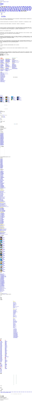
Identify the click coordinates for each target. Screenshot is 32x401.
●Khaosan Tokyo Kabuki (14, 65)
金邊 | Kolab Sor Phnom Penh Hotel (3, 230)
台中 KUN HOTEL (1, 175)
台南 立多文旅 (1, 179)
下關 (22, 9)
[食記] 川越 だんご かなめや (2, 76)
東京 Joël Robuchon (14, 303)
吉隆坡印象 (1, 364)
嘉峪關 (23, 6)
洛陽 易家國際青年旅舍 (2, 283)
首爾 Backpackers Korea (2, 286)
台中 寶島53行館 (1, 174)
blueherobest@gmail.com (5, 293)
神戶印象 (5, 347)
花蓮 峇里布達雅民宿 (2, 185)
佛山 (8, 7)
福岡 (16, 9)
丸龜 (8, 9)
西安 (21, 6)
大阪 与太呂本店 (14, 310)
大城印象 (1, 370)
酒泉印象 (1, 358)
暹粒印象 (1, 372)
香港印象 (1, 360)
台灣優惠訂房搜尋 (1, 133)
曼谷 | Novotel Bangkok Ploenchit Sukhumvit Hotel (4, 206)
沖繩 (24, 9)
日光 (13, 9)
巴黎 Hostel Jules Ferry (2, 289)
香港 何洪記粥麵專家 (15, 322)
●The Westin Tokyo (2, 69)
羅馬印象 (5, 365)
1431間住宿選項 (3, 269)
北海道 (3, 392)
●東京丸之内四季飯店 (2, 59)
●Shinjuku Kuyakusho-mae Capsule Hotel (15, 62)
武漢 (11, 7)
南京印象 (1, 346)
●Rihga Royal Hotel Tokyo (2, 67)
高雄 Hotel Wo (1, 182)
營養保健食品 (7, 392)
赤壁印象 (1, 352)
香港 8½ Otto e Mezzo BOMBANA (16, 306)
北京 (15, 6)
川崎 (23, 8)
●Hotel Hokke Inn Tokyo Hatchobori (8, 59)
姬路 (11, 8)
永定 (4, 7)
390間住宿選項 (3, 259)
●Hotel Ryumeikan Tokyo (2, 63)
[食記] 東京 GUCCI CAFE (2, 77)
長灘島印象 (6, 368)
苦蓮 (0, 112)
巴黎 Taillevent (14, 314)
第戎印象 (5, 361)
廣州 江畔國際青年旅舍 (2, 282)
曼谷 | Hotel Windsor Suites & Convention (3, 205)
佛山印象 (1, 343)
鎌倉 (27, 8)
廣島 (14, 9)
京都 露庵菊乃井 (14, 312)
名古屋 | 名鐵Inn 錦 (2, 200)
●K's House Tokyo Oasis (14, 64)
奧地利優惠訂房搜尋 (2, 144)
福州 (0, 7)
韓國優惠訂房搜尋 (1, 135)
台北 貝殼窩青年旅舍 (2, 275)
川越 (22, 8)
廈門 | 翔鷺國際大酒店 (2, 221)
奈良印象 (5, 349)
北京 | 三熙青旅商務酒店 (2, 217)
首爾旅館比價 (1, 164)
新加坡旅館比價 (1, 166)
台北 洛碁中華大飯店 (2, 171)
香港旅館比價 (1, 161)
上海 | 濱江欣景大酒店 (2, 213)
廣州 (6, 7)
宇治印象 (5, 351)
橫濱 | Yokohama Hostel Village (2, 192)
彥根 (2, 9)
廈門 (2, 7)
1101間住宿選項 (3, 251)
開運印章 (2, 392)
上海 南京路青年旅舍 (2, 277)
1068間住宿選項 (3, 271)
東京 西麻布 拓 (14, 313)
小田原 (29, 8)
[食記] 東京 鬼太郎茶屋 (2, 74)
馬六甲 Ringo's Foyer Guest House (3, 288)
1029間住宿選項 (3, 253)
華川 (5, 8)
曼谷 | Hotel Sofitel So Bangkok (2, 203)
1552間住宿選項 (3, 261)
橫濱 (25, 8)
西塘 (19, 6)
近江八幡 (4, 9)
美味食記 (4, 116)
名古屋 (30, 9)
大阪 (7, 8)
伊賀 (13, 8)
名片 (1, 14)
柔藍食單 (1, 3)
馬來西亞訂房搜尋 (1, 139)
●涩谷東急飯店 (1, 70)
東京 (20, 8)
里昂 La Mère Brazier (15, 315)
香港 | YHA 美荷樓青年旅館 (2, 210)
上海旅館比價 (1, 163)
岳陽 (10, 7)
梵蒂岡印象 (6, 366)
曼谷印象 (1, 369)
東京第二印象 (6, 341)
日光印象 (5, 352)
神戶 (9, 8)
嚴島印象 (5, 355)
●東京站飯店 (1, 61)
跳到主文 (1, 5)
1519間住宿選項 (3, 267)
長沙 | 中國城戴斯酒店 (2, 219)
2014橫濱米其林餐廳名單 (15, 333)
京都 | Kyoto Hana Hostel (2, 197)
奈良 (15, 8)
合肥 (22, 7)
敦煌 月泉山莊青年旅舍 (2, 280)
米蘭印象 (5, 363)
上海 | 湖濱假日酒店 (2, 214)
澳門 (8, 6)
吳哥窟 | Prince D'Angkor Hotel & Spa (3, 229)
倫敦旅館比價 (1, 167)
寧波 (24, 7)
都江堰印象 (1, 355)
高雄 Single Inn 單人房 (2, 180)
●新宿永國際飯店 (6, 65)
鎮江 (21, 7)
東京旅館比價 (1, 160)
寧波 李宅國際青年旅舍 (2, 285)
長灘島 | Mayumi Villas (2, 233)
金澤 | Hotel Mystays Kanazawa (2, 201)
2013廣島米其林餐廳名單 (15, 335)
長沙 (2, 8)
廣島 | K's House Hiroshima (2, 198)
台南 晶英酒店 (1, 178)
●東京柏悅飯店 (1, 64)
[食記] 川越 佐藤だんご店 (2, 75)
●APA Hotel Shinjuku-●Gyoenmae (2, 66)
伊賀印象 (5, 348)
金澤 (26, 9)
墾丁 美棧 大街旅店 (2, 183)
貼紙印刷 (10, 392)
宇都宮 (11, 9)
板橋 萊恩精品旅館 (2, 172)
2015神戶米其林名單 (15, 330)
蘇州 (17, 6)
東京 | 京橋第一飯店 (2, 191)
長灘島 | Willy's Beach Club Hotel (3, 232)
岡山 (7, 9)
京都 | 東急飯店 (1, 195)
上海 (12, 6)
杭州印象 (1, 349)
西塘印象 (1, 351)
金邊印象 (1, 371)
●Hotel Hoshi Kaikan (13, 58)
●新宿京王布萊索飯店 (7, 66)
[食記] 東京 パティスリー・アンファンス (4, 72)
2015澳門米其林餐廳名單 (15, 337)
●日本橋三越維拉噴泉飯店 (7, 61)
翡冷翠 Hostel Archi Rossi (2, 227)
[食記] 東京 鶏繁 (3, 16)
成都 (29, 7)
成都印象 (1, 354)
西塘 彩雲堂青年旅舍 (2, 279)
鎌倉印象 (5, 343)
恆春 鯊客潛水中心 (2, 274)
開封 (17, 7)
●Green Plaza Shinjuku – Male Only (15, 60)
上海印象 (1, 341)
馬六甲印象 (1, 366)
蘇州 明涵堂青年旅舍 (2, 278)
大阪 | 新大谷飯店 (1, 194)
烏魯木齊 (30, 6)
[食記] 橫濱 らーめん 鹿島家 (2, 80)
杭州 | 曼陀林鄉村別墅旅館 (2, 216)
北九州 (20, 9)
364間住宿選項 (3, 265)
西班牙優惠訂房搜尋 (2, 142)
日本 (8, 97)
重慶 (28, 7)
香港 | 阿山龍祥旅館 (2, 209)
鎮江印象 (1, 348)
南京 (14, 6)
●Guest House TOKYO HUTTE (14, 68)
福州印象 (1, 344)
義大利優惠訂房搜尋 (2, 141)
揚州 (19, 7)
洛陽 (15, 7)
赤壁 (13, 7)
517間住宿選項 (3, 263)
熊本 (18, 9)
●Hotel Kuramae (13, 63)
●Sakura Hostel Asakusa (14, 66)
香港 (6, 6)
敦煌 (27, 6)
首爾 (4, 8)
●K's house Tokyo (13, 67)
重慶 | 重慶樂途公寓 (2, 222)
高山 (28, 9)
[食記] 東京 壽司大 (2, 79)
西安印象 (1, 357)
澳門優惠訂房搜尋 (1, 136)
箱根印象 (5, 344)
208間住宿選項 (3, 257)
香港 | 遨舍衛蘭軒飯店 (2, 208)
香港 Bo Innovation (14, 305)
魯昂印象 (5, 360)
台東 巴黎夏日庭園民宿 (2, 186)
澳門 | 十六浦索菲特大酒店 (2, 211)
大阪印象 (5, 346)
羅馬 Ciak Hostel (1, 291)
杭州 (10, 6)
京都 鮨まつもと (14, 324)
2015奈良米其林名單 (15, 331)
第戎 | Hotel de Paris (2, 225)
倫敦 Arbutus (14, 319)
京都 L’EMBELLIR (14, 326)
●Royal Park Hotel (1, 62)
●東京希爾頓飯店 (1, 65)
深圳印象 (1, 361)
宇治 (18, 8)
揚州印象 (1, 347)
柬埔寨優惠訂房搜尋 (2, 138)
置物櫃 (5, 392)
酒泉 (25, 6)
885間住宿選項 (3, 255)
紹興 (26, 7)
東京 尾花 (14, 327)
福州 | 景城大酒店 (1, 220)
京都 (16, 8)
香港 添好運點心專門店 (15, 321)
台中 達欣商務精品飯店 (2, 177)
